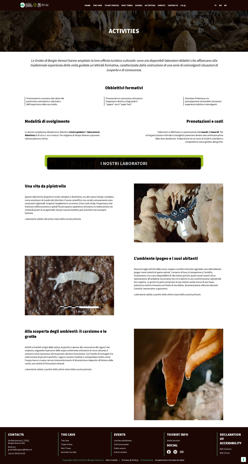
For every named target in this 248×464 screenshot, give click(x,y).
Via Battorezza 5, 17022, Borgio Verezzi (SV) (18, 441)
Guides (138, 5)
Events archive (120, 452)
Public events (120, 448)
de (225, 5)
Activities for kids (68, 452)
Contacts (173, 5)
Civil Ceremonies (121, 444)
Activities (150, 5)
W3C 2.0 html (225, 449)
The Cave (97, 5)
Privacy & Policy (130, 460)
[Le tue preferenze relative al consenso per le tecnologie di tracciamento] (243, 459)
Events (161, 5)
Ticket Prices (66, 444)
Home (87, 5)
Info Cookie (112, 460)
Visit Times (66, 448)
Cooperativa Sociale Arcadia (169, 460)
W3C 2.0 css (225, 453)
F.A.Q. (183, 5)
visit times (127, 5)
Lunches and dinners (123, 440)
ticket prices (112, 5)
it (215, 5)
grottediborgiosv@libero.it (20, 449)
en (220, 5)
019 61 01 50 (20, 453)
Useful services (173, 440)
